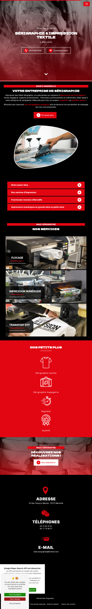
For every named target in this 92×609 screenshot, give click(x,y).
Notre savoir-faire (19, 185)
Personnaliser (15, 603)
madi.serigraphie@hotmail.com (46, 552)
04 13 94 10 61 (35, 50)
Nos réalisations (48, 462)
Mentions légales (53, 604)
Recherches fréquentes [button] (45, 598)
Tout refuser (15, 599)
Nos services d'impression (23, 192)
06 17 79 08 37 (46, 529)
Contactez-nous (61, 50)
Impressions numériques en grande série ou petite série (37, 207)
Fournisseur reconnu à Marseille (26, 200)
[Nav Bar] (86, 4)
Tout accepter (15, 594)
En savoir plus (48, 115)
